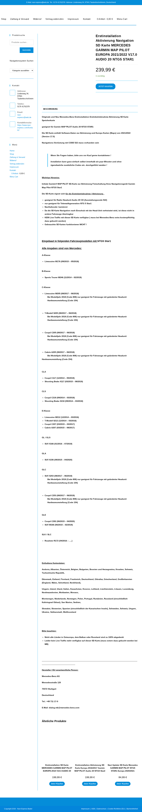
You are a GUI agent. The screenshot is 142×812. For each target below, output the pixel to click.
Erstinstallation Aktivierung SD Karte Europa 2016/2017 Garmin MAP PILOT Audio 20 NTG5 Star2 (89, 768)
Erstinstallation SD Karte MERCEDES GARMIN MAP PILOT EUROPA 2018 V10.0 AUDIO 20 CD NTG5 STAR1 (57, 769)
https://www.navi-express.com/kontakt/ (25, 127)
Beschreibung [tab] (50, 109)
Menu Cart (122, 19)
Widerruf (37, 19)
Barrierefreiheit (132, 809)
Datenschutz (101, 809)
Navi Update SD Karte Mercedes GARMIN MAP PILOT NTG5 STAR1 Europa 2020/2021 (123, 768)
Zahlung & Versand (19, 19)
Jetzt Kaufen (105, 86)
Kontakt (87, 19)
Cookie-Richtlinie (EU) (116, 809)
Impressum (73, 19)
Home (12, 151)
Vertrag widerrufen (54, 19)
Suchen (26, 50)
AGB (93, 809)
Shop (12, 154)
